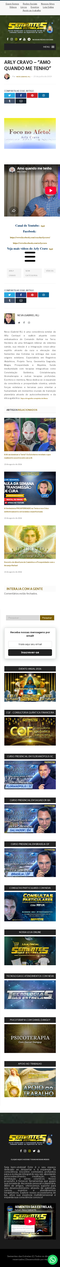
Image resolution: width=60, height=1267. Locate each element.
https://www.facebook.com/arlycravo (30, 242)
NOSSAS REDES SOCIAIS (42, 40)
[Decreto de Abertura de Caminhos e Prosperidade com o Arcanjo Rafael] (30, 542)
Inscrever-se (30, 652)
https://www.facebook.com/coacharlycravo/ (30, 237)
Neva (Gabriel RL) (23, 76)
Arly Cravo (12, 273)
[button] (46, 47)
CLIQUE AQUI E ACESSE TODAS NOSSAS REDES (30, 1159)
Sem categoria (32, 273)
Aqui (42, 225)
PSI (45, 1260)
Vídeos (50, 271)
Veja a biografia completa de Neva (34, 398)
